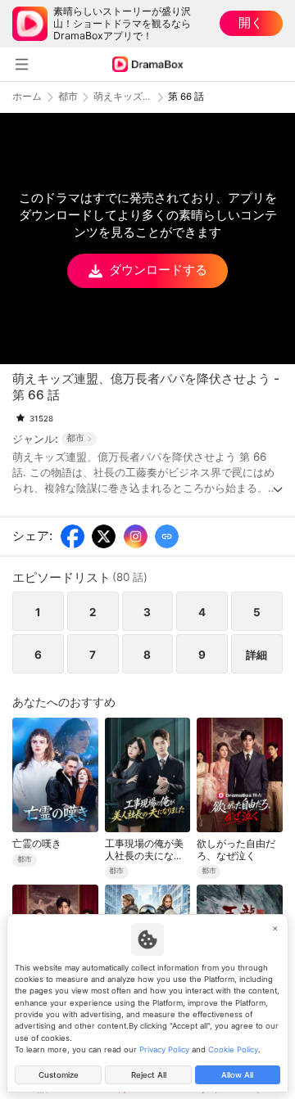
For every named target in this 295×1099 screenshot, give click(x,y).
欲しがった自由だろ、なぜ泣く (236, 849)
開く (250, 22)
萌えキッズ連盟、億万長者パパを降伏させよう (122, 97)
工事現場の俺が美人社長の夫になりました (144, 850)
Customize (59, 1074)
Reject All (148, 1074)
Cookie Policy (233, 1049)
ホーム (27, 97)
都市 (68, 97)
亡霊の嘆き (36, 843)
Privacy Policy (164, 1049)
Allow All (237, 1074)
